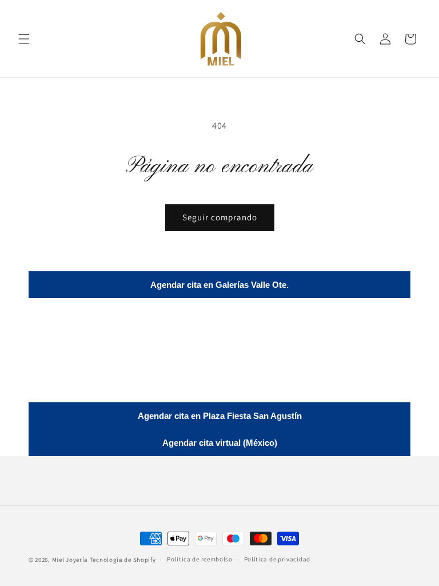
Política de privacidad (277, 559)
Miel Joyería (70, 560)
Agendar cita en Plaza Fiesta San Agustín (220, 416)
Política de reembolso (200, 559)
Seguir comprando (219, 217)
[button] (24, 39)
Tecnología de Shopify (123, 560)
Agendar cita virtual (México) (219, 443)
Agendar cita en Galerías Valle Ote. (219, 285)
